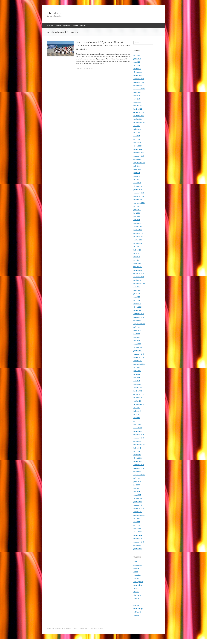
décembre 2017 (138, 394)
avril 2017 (136, 421)
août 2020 (136, 287)
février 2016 (137, 458)
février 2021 (137, 267)
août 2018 (136, 367)
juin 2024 (136, 132)
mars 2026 (137, 68)
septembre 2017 (139, 404)
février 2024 (137, 146)
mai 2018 (136, 377)
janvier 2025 (137, 109)
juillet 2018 (137, 371)
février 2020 (137, 307)
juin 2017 (136, 414)
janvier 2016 (137, 461)
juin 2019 (136, 334)
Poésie (135, 602)
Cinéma (136, 568)
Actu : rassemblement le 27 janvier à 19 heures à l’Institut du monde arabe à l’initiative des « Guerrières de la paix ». (103, 45)
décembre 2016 (138, 434)
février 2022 (137, 226)
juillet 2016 (137, 448)
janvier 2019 (137, 350)
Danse (135, 571)
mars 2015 (137, 495)
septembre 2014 (139, 515)
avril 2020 (136, 300)
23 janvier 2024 (81, 68)
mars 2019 (137, 344)
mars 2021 (137, 263)
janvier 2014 (137, 535)
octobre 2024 (137, 119)
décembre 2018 (138, 354)
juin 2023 (136, 173)
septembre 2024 (139, 122)
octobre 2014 (137, 512)
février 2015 (137, 498)
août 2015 (136, 478)
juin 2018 (136, 374)
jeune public (137, 585)
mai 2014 (136, 522)
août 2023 (136, 166)
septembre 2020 (139, 283)
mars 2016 (137, 454)
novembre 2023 (138, 156)
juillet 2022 (137, 209)
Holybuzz (55, 13)
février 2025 (137, 105)
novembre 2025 (138, 82)
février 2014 (137, 532)
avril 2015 (136, 491)
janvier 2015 (137, 501)
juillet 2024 (137, 129)
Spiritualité (66, 25)
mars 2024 (137, 142)
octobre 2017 (137, 401)
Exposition (137, 575)
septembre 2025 (139, 89)
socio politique (138, 608)
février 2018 (137, 387)
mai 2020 (136, 297)
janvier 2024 (137, 149)
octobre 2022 (137, 199)
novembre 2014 (138, 508)
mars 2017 (137, 424)
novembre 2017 (138, 397)
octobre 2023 (137, 159)
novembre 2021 (138, 236)
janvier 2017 (137, 431)
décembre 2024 (138, 112)
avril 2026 (136, 65)
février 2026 (137, 72)
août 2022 (136, 206)
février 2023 (137, 186)
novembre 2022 (138, 196)
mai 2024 (136, 136)
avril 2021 (136, 260)
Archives (83, 25)
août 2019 (136, 327)
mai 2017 (136, 418)
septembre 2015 (139, 475)
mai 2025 (136, 95)
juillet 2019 (137, 330)
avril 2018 (136, 381)
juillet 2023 (137, 169)
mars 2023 (137, 183)
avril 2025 (136, 99)
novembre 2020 (138, 277)
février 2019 (137, 347)
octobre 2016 (137, 441)
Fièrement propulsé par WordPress (59, 628)
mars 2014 (137, 528)
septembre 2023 (139, 162)
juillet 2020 (137, 290)
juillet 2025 (137, 92)
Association (137, 565)
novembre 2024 (138, 115)
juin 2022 (136, 213)
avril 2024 (136, 139)
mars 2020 (137, 303)
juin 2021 (136, 253)
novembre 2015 (138, 468)
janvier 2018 (137, 391)
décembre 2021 (138, 233)
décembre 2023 (138, 152)
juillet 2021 (137, 250)
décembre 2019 (138, 313)
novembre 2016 (138, 438)
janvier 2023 (137, 189)
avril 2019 (136, 340)
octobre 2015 (137, 471)
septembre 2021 (139, 243)
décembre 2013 (138, 538)
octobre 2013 (137, 545)
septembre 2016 (139, 444)
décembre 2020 (138, 273)
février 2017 (137, 428)
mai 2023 (136, 176)
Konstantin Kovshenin (95, 628)
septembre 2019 (139, 324)
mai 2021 (136, 256)
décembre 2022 (138, 193)
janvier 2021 (137, 270)
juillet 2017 (137, 411)
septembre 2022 (139, 203)
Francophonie (138, 582)
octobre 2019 (137, 320)
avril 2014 (136, 525)
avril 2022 (136, 220)
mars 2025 (137, 102)
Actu (91, 68)
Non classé (137, 595)
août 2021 (136, 246)
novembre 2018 (138, 357)
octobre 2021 (137, 240)
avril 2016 (136, 451)
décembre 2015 (138, 465)
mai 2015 (136, 488)
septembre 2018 (139, 364)
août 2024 (136, 126)
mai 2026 (136, 62)
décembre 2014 (138, 505)
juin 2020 (136, 293)
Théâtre (58, 25)
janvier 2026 (137, 75)
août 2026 (136, 55)
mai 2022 (136, 216)
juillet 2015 (137, 481)
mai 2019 (136, 337)
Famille (75, 25)
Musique (50, 25)
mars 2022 (137, 223)
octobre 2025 (137, 85)
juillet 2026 (137, 58)
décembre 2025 (138, 79)
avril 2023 (136, 179)
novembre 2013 (138, 542)
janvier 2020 (137, 310)
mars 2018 (137, 384)
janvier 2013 (137, 548)
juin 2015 (136, 485)
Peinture (136, 598)
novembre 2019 (138, 317)
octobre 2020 (137, 280)
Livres (135, 588)
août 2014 (136, 518)
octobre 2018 (137, 360)
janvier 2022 (137, 230)
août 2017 (136, 407)
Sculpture (136, 605)
